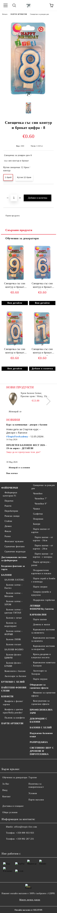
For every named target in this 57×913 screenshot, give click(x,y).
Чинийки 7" (41, 498)
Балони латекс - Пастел (13, 586)
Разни (8, 536)
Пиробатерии (11, 511)
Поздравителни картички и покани (41, 572)
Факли (8, 531)
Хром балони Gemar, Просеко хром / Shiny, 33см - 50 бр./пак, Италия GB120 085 (36, 395)
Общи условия (9, 812)
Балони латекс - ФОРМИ (13, 633)
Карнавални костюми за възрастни (43, 647)
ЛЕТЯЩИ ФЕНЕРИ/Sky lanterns (42, 607)
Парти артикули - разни (41, 563)
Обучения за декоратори (22, 238)
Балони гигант (13, 644)
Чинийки (37, 493)
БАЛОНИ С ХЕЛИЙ (41, 727)
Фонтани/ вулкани (14, 541)
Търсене (32, 777)
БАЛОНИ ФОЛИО (14, 649)
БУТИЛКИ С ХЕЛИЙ (13, 682)
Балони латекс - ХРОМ (13, 603)
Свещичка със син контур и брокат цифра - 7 (42, 351)
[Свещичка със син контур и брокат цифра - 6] (42, 280)
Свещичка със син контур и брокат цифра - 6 (42, 286)
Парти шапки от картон (40, 530)
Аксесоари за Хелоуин (39, 672)
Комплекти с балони (15, 671)
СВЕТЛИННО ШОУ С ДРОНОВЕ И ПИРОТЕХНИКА (42, 751)
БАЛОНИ (6, 575)
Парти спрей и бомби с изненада (43, 580)
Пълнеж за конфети (15, 718)
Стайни (8, 521)
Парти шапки (40, 619)
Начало (4, 14)
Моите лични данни (29, 900)
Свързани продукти (18, 230)
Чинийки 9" (41, 503)
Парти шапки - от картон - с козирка (43, 555)
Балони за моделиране (10, 624)
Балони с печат (14, 618)
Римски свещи (12, 516)
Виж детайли (14, 303)
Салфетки (38, 514)
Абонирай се (15, 411)
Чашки (36, 509)
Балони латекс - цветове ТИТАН (13, 611)
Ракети (8, 506)
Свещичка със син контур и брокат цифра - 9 (14, 286)
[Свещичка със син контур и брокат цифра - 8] (28, 97)
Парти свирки (40, 587)
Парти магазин (36, 800)
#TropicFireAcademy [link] (17, 436)
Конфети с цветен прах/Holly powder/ (13, 711)
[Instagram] (12, 845)
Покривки (38, 519)
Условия (32, 793)
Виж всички (12, 473)
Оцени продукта (12, 216)
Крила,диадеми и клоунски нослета (41, 656)
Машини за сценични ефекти (43, 694)
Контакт (6, 796)
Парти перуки (40, 679)
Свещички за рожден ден (39, 14)
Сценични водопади (15, 551)
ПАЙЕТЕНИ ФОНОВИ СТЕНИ (13, 689)
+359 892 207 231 (25, 839)
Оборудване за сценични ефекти (39, 686)
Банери (36, 524)
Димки (8, 526)
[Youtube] (19, 845)
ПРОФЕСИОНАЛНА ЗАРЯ (41, 711)
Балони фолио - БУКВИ (13, 664)
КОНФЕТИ (7, 696)
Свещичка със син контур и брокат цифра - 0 (14, 351)
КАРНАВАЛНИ (38, 614)
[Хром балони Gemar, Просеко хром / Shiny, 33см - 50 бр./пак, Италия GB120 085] (13, 399)
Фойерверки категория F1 (10, 494)
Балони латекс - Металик (13, 594)
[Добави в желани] (51, 189)
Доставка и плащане (12, 806)
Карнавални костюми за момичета (43, 631)
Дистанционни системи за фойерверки (13, 559)
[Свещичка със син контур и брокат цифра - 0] (14, 346)
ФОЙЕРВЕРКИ (9, 488)
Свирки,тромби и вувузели (41, 593)
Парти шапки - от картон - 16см (43, 539)
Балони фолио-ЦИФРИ (13, 656)
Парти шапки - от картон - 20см (43, 547)
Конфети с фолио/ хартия (13, 703)
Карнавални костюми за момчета (43, 639)
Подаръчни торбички (44, 600)
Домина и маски (41, 624)
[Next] (47, 401)
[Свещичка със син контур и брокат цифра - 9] (14, 280)
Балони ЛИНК (13, 639)
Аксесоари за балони (15, 676)
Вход (4, 790)
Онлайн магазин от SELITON (28, 910)
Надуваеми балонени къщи (41, 735)
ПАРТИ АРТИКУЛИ (19, 14)
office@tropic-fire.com (25, 827)
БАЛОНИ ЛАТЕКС (14, 580)
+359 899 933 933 (25, 833)
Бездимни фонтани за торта (13, 568)
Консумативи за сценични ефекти (40, 702)
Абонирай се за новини (19, 467)
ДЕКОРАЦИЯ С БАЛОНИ (38, 720)
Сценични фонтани (15, 546)
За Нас (5, 784)
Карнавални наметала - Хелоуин (43, 664)
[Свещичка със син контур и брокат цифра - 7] (42, 346)
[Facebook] (5, 845)
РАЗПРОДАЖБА (39, 742)
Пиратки (9, 501)
